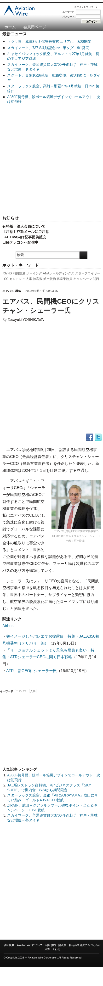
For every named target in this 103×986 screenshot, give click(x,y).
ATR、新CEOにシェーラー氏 (31, 671)
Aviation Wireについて (30, 945)
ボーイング (34, 273)
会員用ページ (34, 27)
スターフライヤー (87, 273)
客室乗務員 (64, 279)
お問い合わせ (52, 949)
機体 (18, 291)
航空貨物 (49, 279)
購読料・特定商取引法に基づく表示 (79, 945)
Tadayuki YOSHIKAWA (26, 320)
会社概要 (9, 945)
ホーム (10, 27)
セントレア (17, 279)
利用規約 (50, 945)
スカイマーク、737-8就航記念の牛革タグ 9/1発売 (48, 48)
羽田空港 (19, 273)
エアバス (8, 291)
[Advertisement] (51, 160)
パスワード (68, 16)
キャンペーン (82, 279)
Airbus (7, 626)
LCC (5, 279)
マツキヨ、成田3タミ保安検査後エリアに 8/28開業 (49, 41)
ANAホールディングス (58, 273)
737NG (7, 273)
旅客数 (37, 279)
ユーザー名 (68, 12)
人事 (29, 279)
